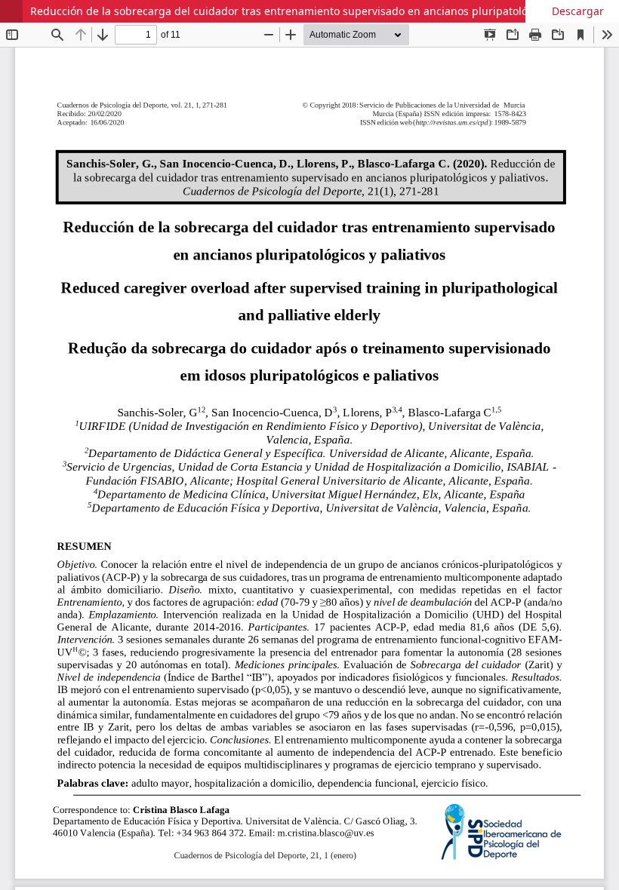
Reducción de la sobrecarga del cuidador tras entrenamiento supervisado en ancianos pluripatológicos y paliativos (322, 11)
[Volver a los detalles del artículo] (11, 11)
